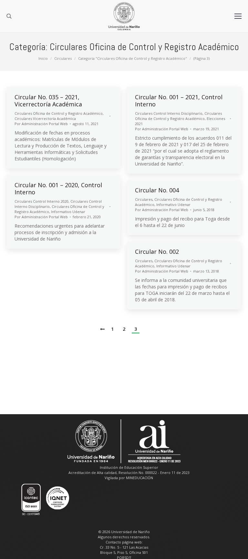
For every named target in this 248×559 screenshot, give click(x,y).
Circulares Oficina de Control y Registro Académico (59, 113)
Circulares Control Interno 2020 (41, 201)
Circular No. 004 (157, 190)
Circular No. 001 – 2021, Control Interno (178, 100)
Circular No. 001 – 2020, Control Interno (58, 188)
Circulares (63, 58)
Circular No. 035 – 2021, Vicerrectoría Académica (48, 100)
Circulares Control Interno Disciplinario (168, 113)
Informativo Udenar (68, 211)
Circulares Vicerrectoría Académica (45, 118)
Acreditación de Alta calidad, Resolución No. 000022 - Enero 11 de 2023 (129, 472)
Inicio (43, 58)
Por (41, 123)
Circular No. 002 (157, 251)
